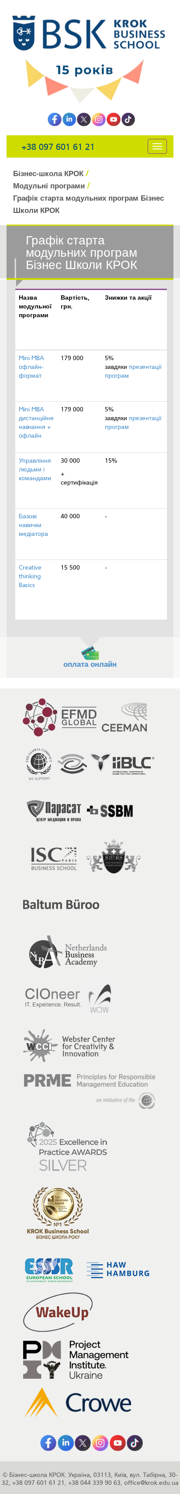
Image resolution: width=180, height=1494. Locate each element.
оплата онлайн (90, 664)
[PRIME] (89, 1091)
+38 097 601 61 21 (58, 147)
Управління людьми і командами (35, 469)
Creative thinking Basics (30, 576)
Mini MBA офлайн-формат (31, 367)
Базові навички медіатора (33, 525)
